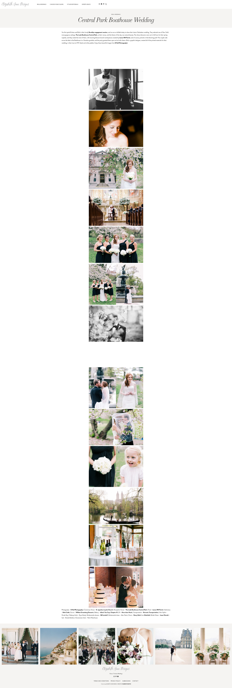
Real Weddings (116, 14)
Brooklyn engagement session (98, 32)
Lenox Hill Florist (124, 38)
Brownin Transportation (150, 612)
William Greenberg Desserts (85, 612)
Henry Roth (137, 615)
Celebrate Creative (126, 684)
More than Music (127, 612)
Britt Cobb (66, 612)
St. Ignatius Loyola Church (104, 610)
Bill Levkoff (104, 615)
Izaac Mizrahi (164, 615)
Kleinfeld (147, 615)
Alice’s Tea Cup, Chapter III (109, 612)
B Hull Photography (121, 43)
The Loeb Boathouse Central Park (86, 35)
